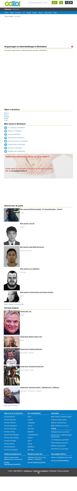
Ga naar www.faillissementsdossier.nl (12, 463)
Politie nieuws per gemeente (59, 443)
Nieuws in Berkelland (14, 134)
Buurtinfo (18, 13)
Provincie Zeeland (9, 447)
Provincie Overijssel (10, 441)
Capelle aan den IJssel (26, 250)
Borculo (6, 115)
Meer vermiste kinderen (11, 405)
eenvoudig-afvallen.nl (19, 171)
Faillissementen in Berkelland (16, 144)
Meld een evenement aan (58, 423)
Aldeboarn (39, 391)
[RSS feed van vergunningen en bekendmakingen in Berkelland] (72, 47)
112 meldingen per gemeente (60, 440)
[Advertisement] (38, 32)
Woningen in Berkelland (15, 148)
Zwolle (21, 296)
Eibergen (7, 117)
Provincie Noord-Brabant (11, 435)
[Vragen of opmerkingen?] (71, 2)
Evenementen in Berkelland (16, 138)
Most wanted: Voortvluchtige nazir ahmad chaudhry (36, 292)
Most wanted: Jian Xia (27, 223)
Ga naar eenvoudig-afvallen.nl (60, 460)
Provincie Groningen (10, 429)
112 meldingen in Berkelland (16, 127)
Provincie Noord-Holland (11, 438)
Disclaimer (53, 471)
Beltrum (6, 113)
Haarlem (22, 227)
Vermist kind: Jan (25, 311)
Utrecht (30, 444)
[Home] (13, 3)
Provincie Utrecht (9, 444)
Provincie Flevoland (10, 420)
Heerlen (22, 315)
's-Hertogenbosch (33, 435)
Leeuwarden (31, 423)
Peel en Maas (23, 352)
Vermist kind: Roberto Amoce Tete (31, 337)
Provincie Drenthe (9, 417)
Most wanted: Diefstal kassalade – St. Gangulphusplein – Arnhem (41, 209)
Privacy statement (63, 471)
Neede (6, 118)
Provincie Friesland (10, 423)
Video (55, 13)
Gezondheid (48, 13)
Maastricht (31, 432)
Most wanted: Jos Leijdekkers (29, 269)
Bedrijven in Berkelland (15, 131)
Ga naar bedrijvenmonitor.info (36, 462)
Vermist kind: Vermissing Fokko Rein (32, 366)
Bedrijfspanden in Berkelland (16, 151)
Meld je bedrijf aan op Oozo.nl (60, 426)
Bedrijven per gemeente (58, 446)
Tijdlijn (12, 13)
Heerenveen (23, 391)
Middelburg (31, 447)
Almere (22, 340)
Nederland (8, 9)
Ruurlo (6, 120)
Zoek (54, 2)
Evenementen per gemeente (59, 449)
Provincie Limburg (9, 432)
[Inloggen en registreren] (67, 2)
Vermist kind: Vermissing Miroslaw (31, 349)
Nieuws (35, 13)
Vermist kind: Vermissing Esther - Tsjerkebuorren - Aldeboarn (39, 387)
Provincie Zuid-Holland (11, 450)
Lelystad (30, 420)
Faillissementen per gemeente (60, 432)
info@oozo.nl (28, 471)
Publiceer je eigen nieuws (58, 420)
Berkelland (17, 16)
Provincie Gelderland (10, 426)
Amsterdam (23, 272)
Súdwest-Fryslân (24, 370)
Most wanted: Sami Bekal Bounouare (32, 247)
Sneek (32, 370)
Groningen (31, 429)
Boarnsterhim (31, 391)
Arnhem (22, 213)
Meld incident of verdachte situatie (61, 417)
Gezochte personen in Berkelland (18, 141)
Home (6, 13)
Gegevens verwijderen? (41, 471)
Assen (29, 417)
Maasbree (31, 352)
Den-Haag (31, 450)
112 (23, 13)
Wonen (41, 13)
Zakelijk (28, 13)
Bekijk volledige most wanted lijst (14, 304)
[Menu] (61, 2)
